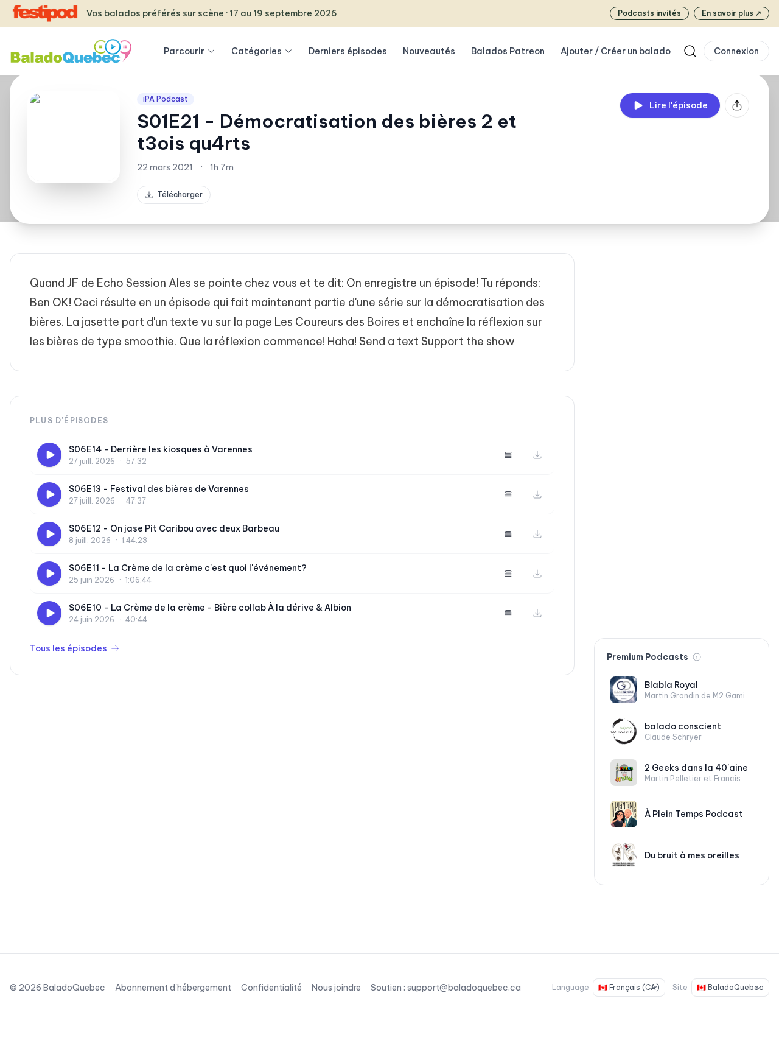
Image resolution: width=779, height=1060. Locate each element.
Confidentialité (271, 987)
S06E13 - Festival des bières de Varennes (159, 488)
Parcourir (184, 51)
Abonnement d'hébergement (173, 987)
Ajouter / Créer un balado (616, 51)
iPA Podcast (165, 99)
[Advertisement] (681, 436)
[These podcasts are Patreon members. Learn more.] (697, 657)
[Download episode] (537, 455)
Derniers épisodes (348, 51)
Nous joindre (336, 987)
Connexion (736, 51)
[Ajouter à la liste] (508, 455)
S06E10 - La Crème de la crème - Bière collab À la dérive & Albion (210, 607)
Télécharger (180, 194)
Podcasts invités (649, 13)
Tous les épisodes (68, 648)
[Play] (49, 455)
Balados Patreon (508, 51)
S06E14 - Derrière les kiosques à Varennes (161, 449)
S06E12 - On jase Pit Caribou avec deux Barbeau (174, 528)
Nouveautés (429, 51)
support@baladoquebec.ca (464, 987)
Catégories (256, 51)
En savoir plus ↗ (731, 13)
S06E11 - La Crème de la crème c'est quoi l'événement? (188, 568)
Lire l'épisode (678, 105)
